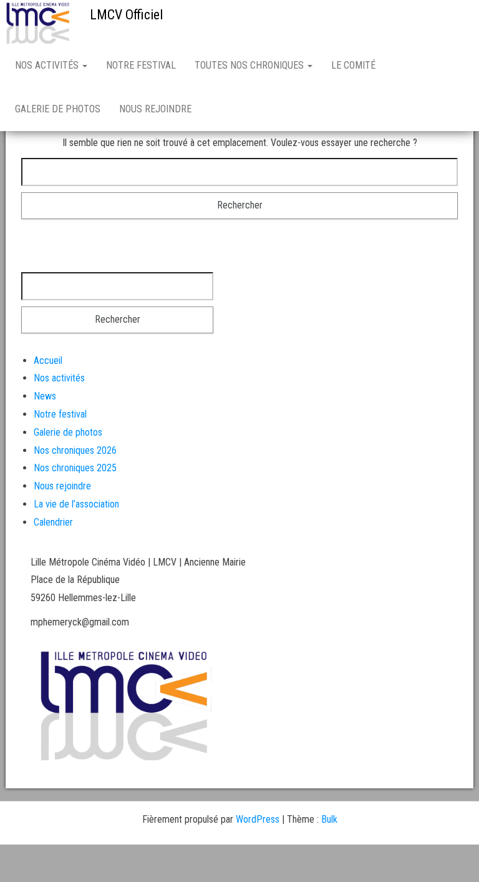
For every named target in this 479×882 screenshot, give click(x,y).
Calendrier (53, 522)
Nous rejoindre (155, 109)
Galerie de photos (57, 109)
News (45, 396)
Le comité (353, 65)
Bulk (329, 819)
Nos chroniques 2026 (75, 450)
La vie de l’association (76, 504)
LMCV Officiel (126, 14)
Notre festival (141, 65)
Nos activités (48, 65)
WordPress (257, 819)
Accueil (48, 360)
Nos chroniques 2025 (75, 468)
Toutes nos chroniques (250, 65)
